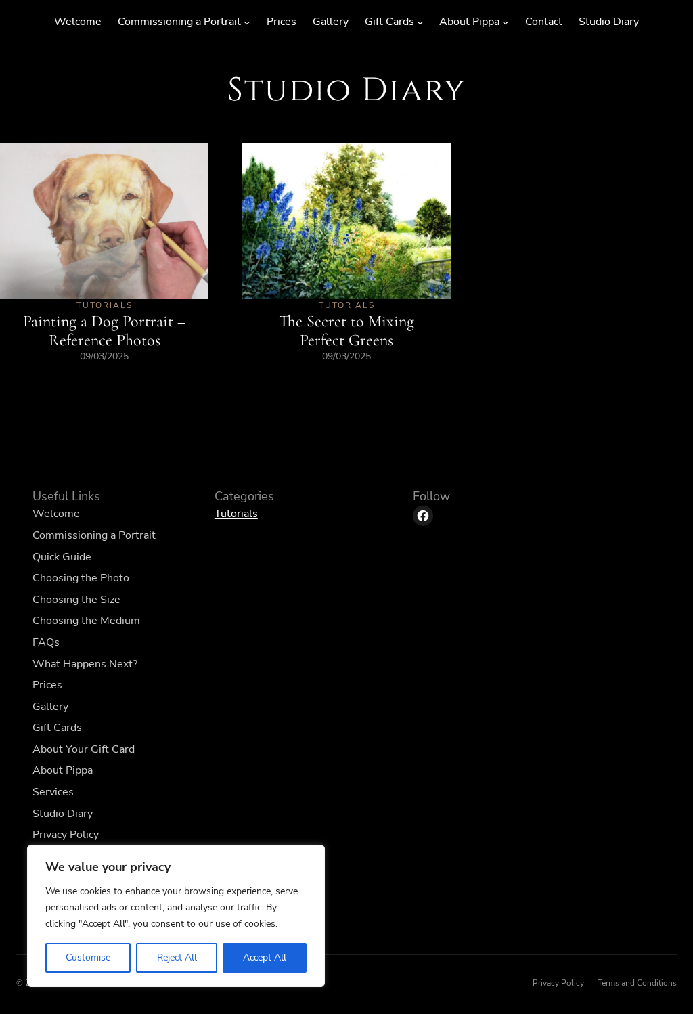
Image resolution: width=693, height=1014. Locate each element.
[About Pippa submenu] (505, 22)
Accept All (264, 957)
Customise (88, 957)
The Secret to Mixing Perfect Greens (346, 330)
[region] (176, 916)
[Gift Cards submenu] (420, 22)
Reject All (177, 957)
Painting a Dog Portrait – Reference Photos (104, 330)
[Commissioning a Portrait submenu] (247, 22)
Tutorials (104, 305)
